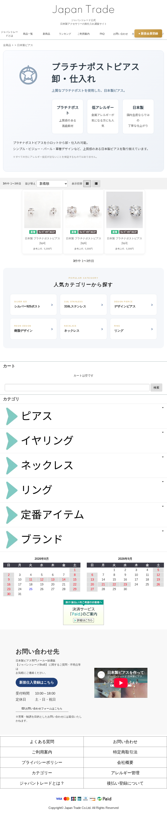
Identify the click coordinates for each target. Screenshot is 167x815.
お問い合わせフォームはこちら (43, 708)
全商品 (7, 45)
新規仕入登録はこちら (36, 682)
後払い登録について (125, 783)
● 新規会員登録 (148, 33)
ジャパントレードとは (9, 34)
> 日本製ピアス (24, 45)
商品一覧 (28, 33)
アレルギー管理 (125, 773)
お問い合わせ (120, 33)
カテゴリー (42, 773)
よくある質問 (42, 741)
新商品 (46, 33)
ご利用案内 (83, 33)
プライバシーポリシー (42, 762)
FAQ (102, 33)
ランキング (65, 33)
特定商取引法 (125, 752)
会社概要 (125, 762)
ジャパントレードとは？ (42, 783)
